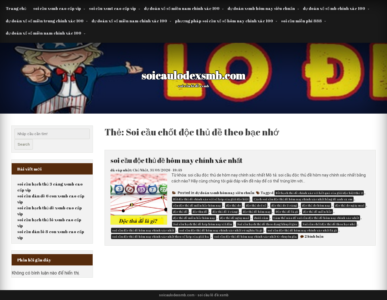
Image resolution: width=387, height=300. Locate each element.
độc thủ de (233, 205)
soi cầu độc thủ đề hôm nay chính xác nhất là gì (302, 230)
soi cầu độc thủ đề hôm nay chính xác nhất (176, 160)
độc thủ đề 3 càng (225, 212)
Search (24, 144)
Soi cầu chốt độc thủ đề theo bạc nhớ (329, 224)
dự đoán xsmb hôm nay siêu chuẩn (261, 8)
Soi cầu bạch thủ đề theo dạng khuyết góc (267, 224)
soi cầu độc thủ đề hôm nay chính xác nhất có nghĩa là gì (220, 230)
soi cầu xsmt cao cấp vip (112, 8)
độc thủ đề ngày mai (234, 218)
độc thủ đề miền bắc (317, 212)
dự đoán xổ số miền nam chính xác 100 (182, 8)
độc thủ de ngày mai (349, 205)
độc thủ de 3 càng (284, 205)
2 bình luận (314, 236)
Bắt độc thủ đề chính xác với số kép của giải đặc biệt (210, 199)
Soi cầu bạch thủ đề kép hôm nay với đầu (202, 224)
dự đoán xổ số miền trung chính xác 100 (45, 21)
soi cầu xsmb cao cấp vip (57, 8)
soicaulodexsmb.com (194, 75)
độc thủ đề (180, 212)
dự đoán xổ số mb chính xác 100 (334, 8)
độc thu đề (200, 212)
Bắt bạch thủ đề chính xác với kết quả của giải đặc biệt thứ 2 (319, 193)
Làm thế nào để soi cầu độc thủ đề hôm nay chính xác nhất (316, 218)
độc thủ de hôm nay (316, 205)
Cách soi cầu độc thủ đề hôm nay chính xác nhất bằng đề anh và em (303, 199)
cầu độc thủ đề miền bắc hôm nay (197, 205)
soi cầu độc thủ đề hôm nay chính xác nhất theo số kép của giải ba (160, 237)
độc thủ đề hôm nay (257, 212)
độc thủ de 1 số (256, 205)
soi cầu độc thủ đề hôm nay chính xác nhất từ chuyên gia (255, 237)
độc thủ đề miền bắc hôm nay (194, 218)
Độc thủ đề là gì (287, 212)
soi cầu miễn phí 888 (301, 21)
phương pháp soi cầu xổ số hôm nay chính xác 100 (224, 21)
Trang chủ (16, 8)
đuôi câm (261, 218)
